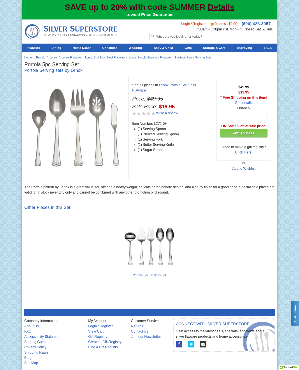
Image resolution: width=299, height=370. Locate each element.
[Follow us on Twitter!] (191, 344)
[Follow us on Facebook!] (179, 344)
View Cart (96, 331)
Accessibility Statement (42, 336)
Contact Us (139, 331)
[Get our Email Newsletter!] (203, 344)
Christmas (109, 47)
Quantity (243, 108)
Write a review (167, 113)
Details (221, 7)
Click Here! (243, 152)
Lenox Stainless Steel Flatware (105, 57)
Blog (28, 357)
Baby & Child (163, 47)
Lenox (53, 57)
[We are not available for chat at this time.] (295, 313)
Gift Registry (97, 336)
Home (28, 57)
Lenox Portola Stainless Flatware (150, 57)
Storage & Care (214, 47)
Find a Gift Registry (103, 347)
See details (244, 103)
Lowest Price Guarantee (149, 14)
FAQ (27, 331)
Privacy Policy (35, 347)
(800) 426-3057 (256, 23)
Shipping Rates (36, 352)
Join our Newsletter (146, 336)
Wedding (135, 47)
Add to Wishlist (243, 168)
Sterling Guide (35, 342)
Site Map (31, 363)
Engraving (244, 47)
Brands (40, 57)
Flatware (33, 47)
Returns (137, 326)
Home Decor (82, 47)
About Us (31, 326)
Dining (56, 47)
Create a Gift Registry (104, 342)
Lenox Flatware (71, 57)
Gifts (188, 47)
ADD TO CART (244, 133)
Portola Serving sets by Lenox (53, 70)
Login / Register (193, 24)
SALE (268, 47)
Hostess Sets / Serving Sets (193, 57)
